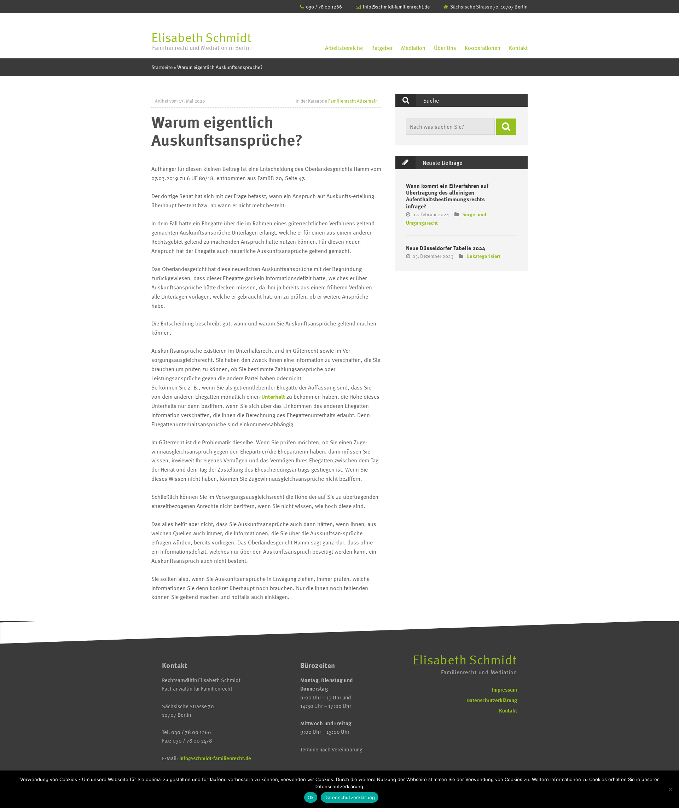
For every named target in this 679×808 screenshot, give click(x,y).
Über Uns (445, 48)
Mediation (413, 48)
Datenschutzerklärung (491, 700)
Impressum (504, 689)
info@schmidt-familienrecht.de (396, 6)
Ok (311, 797)
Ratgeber (382, 48)
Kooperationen (482, 48)
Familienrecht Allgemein (353, 101)
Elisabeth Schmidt (201, 40)
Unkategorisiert (483, 256)
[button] (506, 127)
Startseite (162, 67)
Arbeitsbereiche (344, 48)
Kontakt (518, 48)
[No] (670, 789)
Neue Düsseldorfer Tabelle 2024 (445, 248)
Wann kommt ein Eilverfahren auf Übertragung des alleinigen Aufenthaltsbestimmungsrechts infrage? (447, 195)
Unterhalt (273, 396)
